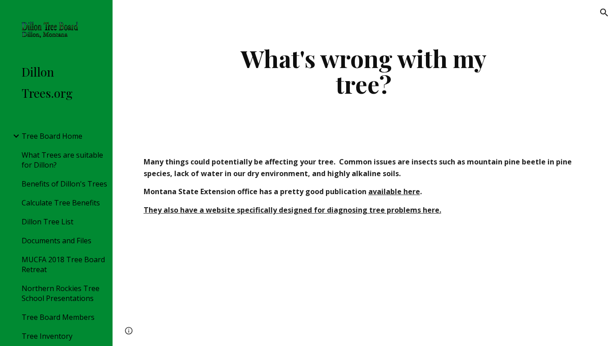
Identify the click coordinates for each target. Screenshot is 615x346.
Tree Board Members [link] (58, 317)
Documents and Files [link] (56, 241)
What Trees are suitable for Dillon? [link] (62, 160)
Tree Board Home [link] (52, 136)
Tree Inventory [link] (47, 336)
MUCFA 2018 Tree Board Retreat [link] (63, 264)
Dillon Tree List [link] (47, 222)
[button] (604, 12)
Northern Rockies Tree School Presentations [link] (60, 293)
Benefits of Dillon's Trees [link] (64, 184)
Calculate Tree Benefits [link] (61, 203)
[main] (364, 71)
